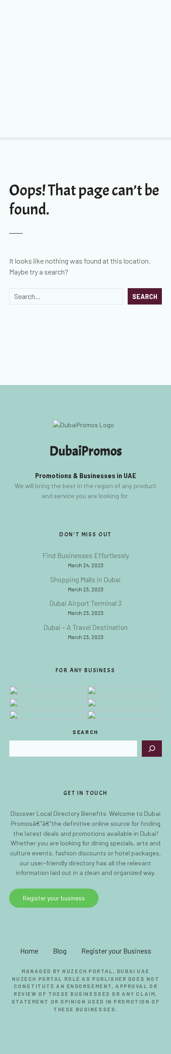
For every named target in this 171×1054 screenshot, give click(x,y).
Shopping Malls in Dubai (85, 579)
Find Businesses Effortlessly (85, 555)
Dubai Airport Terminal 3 (85, 603)
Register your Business (116, 950)
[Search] (152, 748)
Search (144, 296)
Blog (60, 950)
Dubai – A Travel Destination (85, 627)
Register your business (54, 898)
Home (29, 950)
